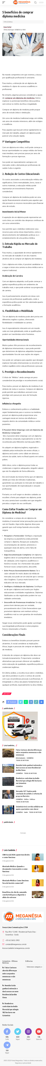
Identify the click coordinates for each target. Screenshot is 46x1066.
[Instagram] (28, 1034)
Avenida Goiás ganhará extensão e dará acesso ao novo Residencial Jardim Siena (29, 767)
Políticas (32, 799)
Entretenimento (20, 758)
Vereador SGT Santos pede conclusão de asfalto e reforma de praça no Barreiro (29, 793)
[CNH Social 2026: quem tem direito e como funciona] (38, 857)
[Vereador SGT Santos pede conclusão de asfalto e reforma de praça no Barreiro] (8, 794)
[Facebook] (7, 1034)
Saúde (26, 812)
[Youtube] (39, 1034)
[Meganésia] (21, 2)
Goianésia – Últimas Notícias (10, 962)
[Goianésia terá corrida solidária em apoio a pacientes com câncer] (8, 809)
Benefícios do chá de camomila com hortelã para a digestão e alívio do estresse (14, 894)
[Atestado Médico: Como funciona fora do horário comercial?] (38, 882)
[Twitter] (17, 1034)
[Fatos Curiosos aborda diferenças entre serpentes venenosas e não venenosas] (8, 753)
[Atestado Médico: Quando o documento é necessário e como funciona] (38, 868)
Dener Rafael (7, 27)
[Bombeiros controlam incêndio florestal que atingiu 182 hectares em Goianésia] (8, 781)
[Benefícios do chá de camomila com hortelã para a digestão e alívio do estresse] (38, 894)
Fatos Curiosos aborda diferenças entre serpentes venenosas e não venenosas (29, 752)
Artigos (7, 693)
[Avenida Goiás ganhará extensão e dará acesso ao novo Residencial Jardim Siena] (8, 768)
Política (26, 799)
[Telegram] (7, 1048)
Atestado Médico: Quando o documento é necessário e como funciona (14, 869)
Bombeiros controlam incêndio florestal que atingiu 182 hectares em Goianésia (29, 780)
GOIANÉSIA (30, 758)
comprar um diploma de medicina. (20, 98)
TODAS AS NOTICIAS (22, 760)
